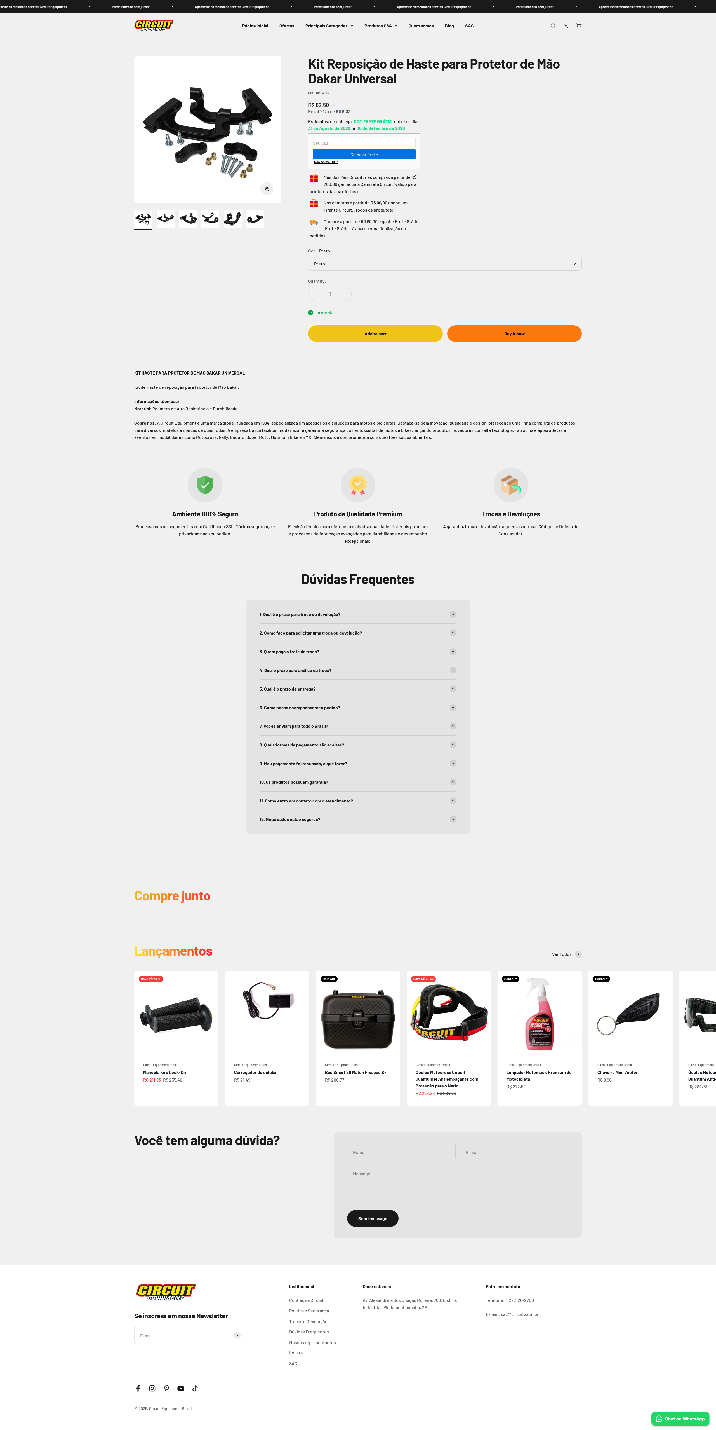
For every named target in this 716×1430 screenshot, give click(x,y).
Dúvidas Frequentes (309, 1331)
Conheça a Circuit (306, 1300)
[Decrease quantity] (316, 294)
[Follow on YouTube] (181, 1388)
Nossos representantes (312, 1342)
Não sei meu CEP (326, 162)
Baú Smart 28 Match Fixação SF (356, 1072)
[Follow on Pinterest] (166, 1388)
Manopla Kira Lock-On (164, 1072)
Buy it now (514, 333)
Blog (449, 25)
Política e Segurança (309, 1310)
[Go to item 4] (210, 220)
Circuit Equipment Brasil (160, 1065)
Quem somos (421, 25)
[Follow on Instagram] (152, 1388)
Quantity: (317, 281)
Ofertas (286, 25)
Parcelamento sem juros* (67, 7)
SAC (469, 25)
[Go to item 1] (143, 220)
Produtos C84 (378, 25)
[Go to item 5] (233, 220)
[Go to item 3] (188, 220)
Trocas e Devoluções (309, 1321)
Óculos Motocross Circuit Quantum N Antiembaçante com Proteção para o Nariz (447, 1078)
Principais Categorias (326, 25)
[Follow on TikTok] (195, 1388)
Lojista (296, 1352)
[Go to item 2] (166, 220)
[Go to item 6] (255, 220)
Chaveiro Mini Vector (617, 1072)
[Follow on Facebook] (138, 1388)
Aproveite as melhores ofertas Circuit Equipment (168, 7)
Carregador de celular (255, 1072)
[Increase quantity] (343, 294)
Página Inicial (255, 25)
